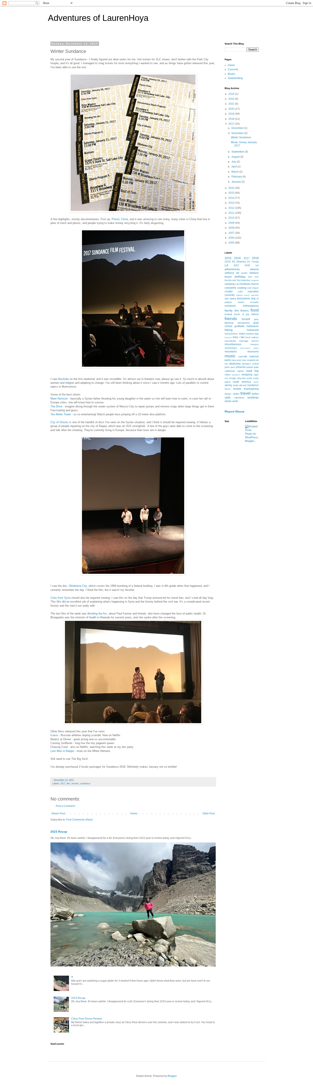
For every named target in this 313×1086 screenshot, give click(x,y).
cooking (241, 287)
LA (226, 265)
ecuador (254, 302)
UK (257, 265)
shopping (246, 374)
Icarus (54, 735)
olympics (246, 363)
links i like (239, 337)
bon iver (253, 276)
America (241, 261)
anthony (229, 272)
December (237, 128)
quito (256, 367)
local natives (252, 337)
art (237, 272)
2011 (231, 212)
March (235, 171)
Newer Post (58, 813)
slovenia (241, 378)
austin (244, 273)
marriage (243, 341)
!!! (72, 977)
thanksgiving (251, 388)
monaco (254, 344)
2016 (231, 187)
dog (253, 298)
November (237, 133)
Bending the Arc (97, 613)
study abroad (240, 385)
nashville (242, 356)
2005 (231, 242)
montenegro (231, 348)
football (228, 314)
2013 (231, 202)
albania (254, 269)
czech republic (251, 295)
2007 (231, 232)
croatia (229, 291)
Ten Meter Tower (60, 414)
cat (236, 284)
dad (226, 298)
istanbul (250, 333)
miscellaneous (233, 344)
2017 (62, 783)
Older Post (208, 813)
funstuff (246, 319)
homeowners (231, 333)
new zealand (248, 360)
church (255, 284)
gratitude (239, 326)
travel (245, 393)
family (229, 310)
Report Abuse (234, 411)
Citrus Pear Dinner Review (86, 1018)
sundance (85, 783)
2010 (231, 217)
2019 (231, 113)
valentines (239, 397)
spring (228, 385)
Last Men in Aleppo (62, 751)
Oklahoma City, (78, 585)
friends (231, 318)
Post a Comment (65, 806)
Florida (255, 261)
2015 (231, 192)
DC (248, 261)
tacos (227, 389)
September (238, 151)
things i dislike (232, 393)
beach (228, 276)
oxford (255, 363)
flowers (244, 310)
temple (237, 388)
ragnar (240, 371)
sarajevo (236, 375)
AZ (233, 261)
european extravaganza (242, 305)
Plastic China (120, 219)
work (235, 401)
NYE (247, 265)
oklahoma (235, 363)
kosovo (228, 337)
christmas (244, 284)
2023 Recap (58, 831)
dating (233, 298)
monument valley (249, 348)
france (255, 314)
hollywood (253, 330)
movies (75, 783)
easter (241, 302)
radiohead (230, 371)
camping (230, 284)
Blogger (172, 1075)
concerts (230, 287)
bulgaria (255, 280)
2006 (231, 237)
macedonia (230, 341)
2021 (231, 103)
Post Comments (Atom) (79, 819)
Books (231, 73)
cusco (239, 295)
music (230, 356)
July (234, 161)
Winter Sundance (241, 137)
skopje (232, 378)
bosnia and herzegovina (237, 280)
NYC (236, 265)
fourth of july (242, 314)
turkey (255, 393)
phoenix (241, 367)
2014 (231, 197)
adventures (232, 269)
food (255, 310)
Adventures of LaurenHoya (98, 18)
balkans (254, 272)
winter (228, 401)
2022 (231, 98)
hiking (229, 330)
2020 (231, 108)
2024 (231, 93)
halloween (253, 326)
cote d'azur (253, 288)
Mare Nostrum (59, 398)
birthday (240, 276)
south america (242, 381)
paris (227, 367)
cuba (240, 291)
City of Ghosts (59, 422)
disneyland (243, 298)
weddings (253, 397)
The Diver (56, 406)
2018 (231, 118)
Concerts (233, 69)
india (242, 333)
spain (256, 382)
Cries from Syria (60, 597)
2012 (231, 207)
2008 (231, 227)
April (234, 166)
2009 (231, 222)
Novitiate (63, 379)
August (235, 156)
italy (257, 333)
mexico (255, 341)
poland (249, 367)
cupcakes (253, 291)
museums (253, 351)
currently (230, 295)
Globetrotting (235, 78)
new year (236, 360)
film (68, 783)
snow (249, 378)
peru (233, 367)
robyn (228, 374)
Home (133, 813)
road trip (252, 370)
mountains (231, 351)
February (237, 176)
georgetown (244, 323)
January (236, 181)
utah (228, 397)
